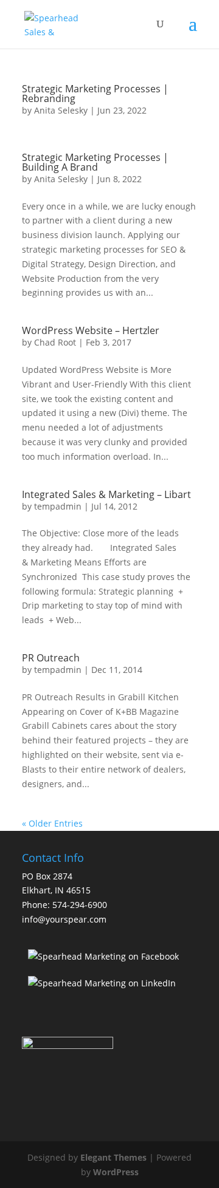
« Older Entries (52, 823)
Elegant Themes (113, 1157)
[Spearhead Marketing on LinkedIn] (102, 983)
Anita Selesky (61, 110)
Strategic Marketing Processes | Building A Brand (95, 162)
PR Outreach (51, 657)
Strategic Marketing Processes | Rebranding (95, 93)
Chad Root (55, 342)
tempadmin (58, 506)
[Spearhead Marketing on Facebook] (103, 956)
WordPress (116, 1172)
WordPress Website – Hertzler (90, 330)
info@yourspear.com (64, 919)
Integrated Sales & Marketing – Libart (106, 494)
